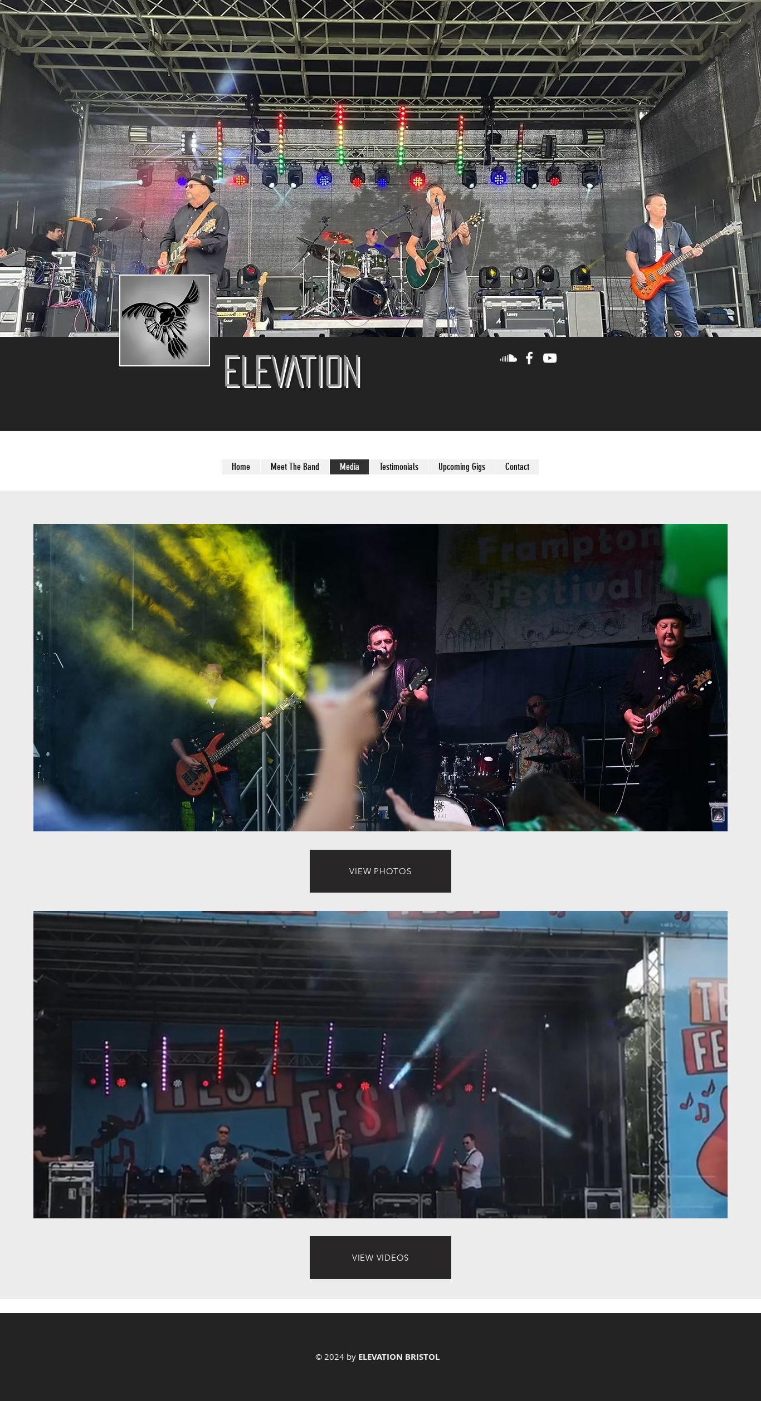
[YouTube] (550, 358)
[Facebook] (529, 358)
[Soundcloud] (508, 358)
